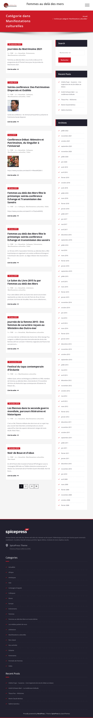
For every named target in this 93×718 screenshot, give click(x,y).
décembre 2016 (66, 235)
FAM (11, 53)
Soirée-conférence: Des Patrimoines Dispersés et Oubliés (28, 89)
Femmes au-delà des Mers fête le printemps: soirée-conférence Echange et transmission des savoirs (28, 237)
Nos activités (13, 645)
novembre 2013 (66, 349)
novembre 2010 (66, 469)
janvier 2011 (65, 458)
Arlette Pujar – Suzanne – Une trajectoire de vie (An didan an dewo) (71, 84)
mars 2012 (64, 406)
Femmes (11, 614)
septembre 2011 (66, 438)
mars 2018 (64, 198)
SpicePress (55, 714)
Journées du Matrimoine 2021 (24, 49)
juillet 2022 (64, 131)
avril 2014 (64, 323)
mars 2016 (64, 255)
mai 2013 (64, 370)
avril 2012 (64, 401)
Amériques (12, 578)
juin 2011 (64, 448)
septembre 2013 (66, 360)
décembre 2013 (66, 344)
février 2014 (65, 334)
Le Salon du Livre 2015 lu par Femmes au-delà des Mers (24, 282)
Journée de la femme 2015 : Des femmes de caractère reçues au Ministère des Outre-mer (25, 325)
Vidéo (28, 96)
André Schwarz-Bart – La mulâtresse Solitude (24, 688)
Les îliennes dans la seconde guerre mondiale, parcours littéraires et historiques (28, 411)
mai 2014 (64, 318)
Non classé (11, 459)
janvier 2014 (65, 339)
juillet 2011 (64, 443)
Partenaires (12, 656)
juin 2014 (64, 313)
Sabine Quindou (66, 110)
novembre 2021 (66, 136)
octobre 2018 (65, 183)
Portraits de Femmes (16, 661)
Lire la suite (11, 69)
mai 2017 (64, 224)
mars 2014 (64, 328)
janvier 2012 (65, 417)
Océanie (11, 650)
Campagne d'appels (15, 588)
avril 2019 (64, 172)
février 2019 (65, 177)
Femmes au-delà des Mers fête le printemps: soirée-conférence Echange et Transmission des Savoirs (26, 197)
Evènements (30, 53)
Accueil (85, 16)
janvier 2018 (65, 209)
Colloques (29, 94)
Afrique (11, 572)
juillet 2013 (64, 365)
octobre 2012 (65, 391)
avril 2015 (64, 282)
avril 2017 (64, 229)
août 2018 (64, 188)
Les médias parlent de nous (18, 624)
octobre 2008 (65, 500)
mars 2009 (64, 484)
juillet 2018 (64, 193)
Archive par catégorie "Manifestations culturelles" (70, 19)
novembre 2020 (66, 151)
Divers (11, 598)
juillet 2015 (64, 276)
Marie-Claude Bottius (68, 105)
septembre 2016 (66, 240)
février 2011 (65, 453)
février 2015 (65, 292)
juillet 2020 (64, 157)
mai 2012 (64, 396)
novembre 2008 (66, 495)
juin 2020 (64, 162)
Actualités (21, 53)
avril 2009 (64, 479)
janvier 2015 (65, 297)
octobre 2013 (65, 354)
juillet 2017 (64, 214)
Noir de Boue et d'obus (20, 452)
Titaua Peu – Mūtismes (68, 100)
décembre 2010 (66, 464)
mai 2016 (64, 250)
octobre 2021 (65, 141)
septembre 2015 (66, 271)
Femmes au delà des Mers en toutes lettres (23, 619)
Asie (10, 583)
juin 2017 (64, 219)
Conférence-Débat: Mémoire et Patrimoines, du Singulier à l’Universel (25, 142)
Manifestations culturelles (17, 55)
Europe (11, 604)
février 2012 (65, 412)
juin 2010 (64, 474)
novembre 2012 (66, 386)
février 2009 (65, 490)
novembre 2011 (66, 427)
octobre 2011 (65, 432)
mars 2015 (64, 287)
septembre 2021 (66, 146)
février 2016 (65, 261)
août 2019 (64, 167)
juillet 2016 (64, 245)
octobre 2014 (65, 308)
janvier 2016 (65, 266)
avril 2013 (64, 375)
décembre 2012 (66, 380)
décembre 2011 (66, 422)
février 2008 (65, 505)
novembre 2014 (66, 302)
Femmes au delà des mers (45, 4)
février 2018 (65, 203)
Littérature (29, 288)
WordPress (41, 714)
